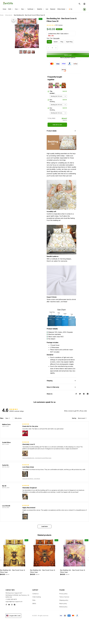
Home (1, 15)
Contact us (35, 593)
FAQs (33, 600)
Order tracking (36, 597)
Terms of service (64, 597)
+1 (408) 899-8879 (11, 599)
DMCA (34, 603)
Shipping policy (63, 600)
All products (8, 15)
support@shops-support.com (14, 601)
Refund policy (63, 606)
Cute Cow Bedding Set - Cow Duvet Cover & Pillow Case (36, 458)
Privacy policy (63, 593)
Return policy (63, 603)
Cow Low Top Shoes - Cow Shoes (31, 478)
